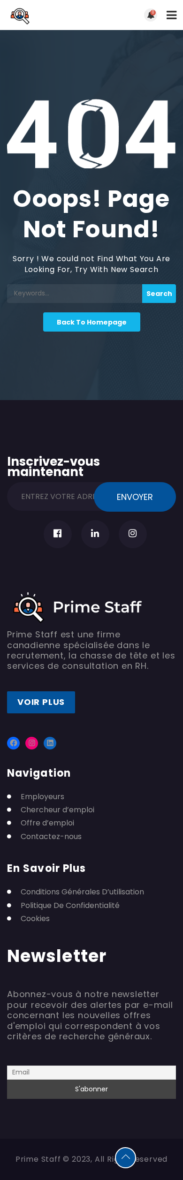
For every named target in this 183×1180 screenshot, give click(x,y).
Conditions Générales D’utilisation (82, 892)
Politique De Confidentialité (70, 905)
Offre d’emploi (47, 823)
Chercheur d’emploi (57, 810)
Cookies (35, 919)
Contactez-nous (51, 837)
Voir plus (41, 702)
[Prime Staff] (49, 15)
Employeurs (42, 797)
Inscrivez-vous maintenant (53, 465)
